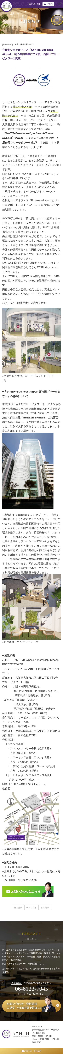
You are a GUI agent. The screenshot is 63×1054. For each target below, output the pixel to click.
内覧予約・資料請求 (32, 1051)
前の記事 (18, 907)
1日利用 (49, 4)
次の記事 (45, 907)
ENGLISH (35, 4)
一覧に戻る (31, 907)
